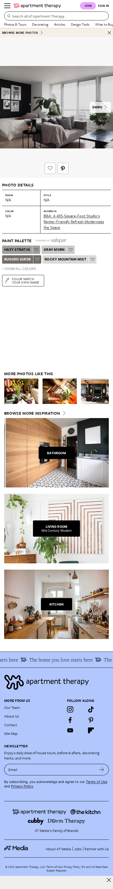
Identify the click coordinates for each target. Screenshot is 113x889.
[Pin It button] (63, 168)
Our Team (12, 707)
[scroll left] (8, 391)
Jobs (77, 849)
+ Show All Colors (19, 269)
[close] (109, 880)
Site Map (11, 733)
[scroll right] (104, 391)
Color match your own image (25, 280)
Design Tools (80, 24)
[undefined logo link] (37, 5)
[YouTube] (70, 730)
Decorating (40, 24)
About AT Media (58, 849)
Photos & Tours (15, 24)
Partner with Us (97, 849)
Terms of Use (96, 782)
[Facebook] (70, 720)
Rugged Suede (17, 259)
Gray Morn (54, 250)
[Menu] (7, 6)
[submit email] (101, 769)
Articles (59, 24)
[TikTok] (91, 709)
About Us (11, 716)
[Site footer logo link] (56, 682)
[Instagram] (70, 709)
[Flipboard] (91, 730)
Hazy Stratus (17, 250)
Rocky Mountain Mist (65, 259)
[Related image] (21, 391)
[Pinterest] (91, 720)
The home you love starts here (57, 660)
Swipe (97, 107)
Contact (10, 724)
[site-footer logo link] (16, 848)
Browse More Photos (20, 32)
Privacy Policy (22, 786)
